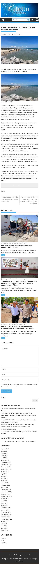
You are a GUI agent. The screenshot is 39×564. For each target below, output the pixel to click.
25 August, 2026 (7, 279)
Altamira (3, 538)
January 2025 (5, 487)
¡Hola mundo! (32, 441)
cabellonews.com (18, 34)
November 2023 (6, 514)
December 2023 (6, 512)
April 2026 (4, 458)
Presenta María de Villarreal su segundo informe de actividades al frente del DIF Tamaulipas (28, 200)
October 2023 (5, 517)
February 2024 (6, 508)
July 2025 (4, 474)
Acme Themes (19, 561)
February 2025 (6, 485)
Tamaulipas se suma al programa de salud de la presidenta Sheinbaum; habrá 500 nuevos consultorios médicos (18, 415)
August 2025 (5, 471)
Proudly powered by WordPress (11, 559)
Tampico (3, 542)
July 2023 (4, 523)
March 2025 (5, 483)
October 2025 (5, 467)
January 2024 (5, 510)
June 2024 (4, 503)
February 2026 (6, 462)
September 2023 (6, 519)
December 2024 (6, 489)
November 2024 (6, 492)
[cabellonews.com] (19, 17)
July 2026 (4, 451)
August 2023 (5, 521)
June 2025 (4, 476)
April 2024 (4, 505)
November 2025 (6, 465)
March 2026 (5, 460)
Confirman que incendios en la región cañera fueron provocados (10, 199)
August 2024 (5, 499)
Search (3, 397)
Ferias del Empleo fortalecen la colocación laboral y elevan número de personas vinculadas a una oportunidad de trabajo (17, 426)
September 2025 (6, 469)
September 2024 (6, 496)
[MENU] (37, 19)
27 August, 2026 (7, 243)
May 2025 (4, 478)
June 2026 (4, 453)
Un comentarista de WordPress (15, 441)
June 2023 (4, 526)
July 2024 (4, 501)
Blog (3, 191)
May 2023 (4, 528)
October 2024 (5, 494)
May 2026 (4, 456)
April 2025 (4, 480)
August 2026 (5, 449)
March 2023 (5, 530)
